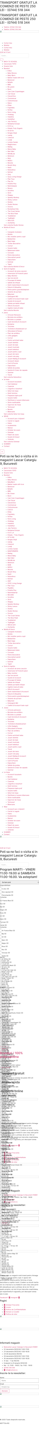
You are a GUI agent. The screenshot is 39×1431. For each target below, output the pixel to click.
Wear (5, 807)
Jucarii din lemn (13, 751)
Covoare (11, 652)
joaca (6, 313)
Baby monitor (12, 673)
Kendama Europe (14, 530)
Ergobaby (11, 514)
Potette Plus (12, 590)
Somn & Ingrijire (9, 269)
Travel (10, 749)
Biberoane (11, 804)
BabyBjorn (11, 482)
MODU (10, 567)
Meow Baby (12, 556)
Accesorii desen (13, 758)
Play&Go (11, 588)
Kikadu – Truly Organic (16, 535)
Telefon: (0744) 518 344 (12, 27)
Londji (10, 546)
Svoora (10, 613)
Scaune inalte (12, 648)
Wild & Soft (12, 625)
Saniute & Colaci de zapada (17, 768)
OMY (9, 581)
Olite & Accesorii (13, 689)
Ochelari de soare (14, 820)
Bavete (10, 777)
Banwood (11, 487)
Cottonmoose (12, 507)
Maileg (10, 553)
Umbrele (11, 830)
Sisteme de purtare (14, 698)
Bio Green (11, 493)
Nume (2, 1377)
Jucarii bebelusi (13, 744)
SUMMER (7, 444)
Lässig (10, 542)
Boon (9, 496)
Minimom (11, 563)
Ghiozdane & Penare (15, 728)
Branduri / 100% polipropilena (11, 1055)
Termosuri (11, 802)
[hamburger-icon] (1, 59)
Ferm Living (12, 519)
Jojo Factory (12, 528)
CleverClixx (12, 503)
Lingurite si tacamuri (15, 784)
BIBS (9, 491)
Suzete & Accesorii (14, 678)
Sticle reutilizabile (14, 797)
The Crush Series (14, 616)
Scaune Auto (8, 66)
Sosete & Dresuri (14, 827)
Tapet (10, 664)
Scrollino (11, 597)
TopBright (11, 622)
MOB (9, 565)
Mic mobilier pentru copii (16, 636)
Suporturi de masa (14, 800)
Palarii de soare (13, 825)
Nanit (9, 574)
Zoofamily (11, 627)
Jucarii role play (13, 754)
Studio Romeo (13, 611)
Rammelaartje (12, 592)
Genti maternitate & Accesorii (18, 692)
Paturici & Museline (14, 694)
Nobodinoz (12, 576)
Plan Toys (11, 586)
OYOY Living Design (15, 583)
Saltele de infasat (14, 682)
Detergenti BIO (13, 703)
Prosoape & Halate (14, 680)
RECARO (11, 595)
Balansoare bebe (14, 650)
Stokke (10, 609)
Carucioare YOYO (10, 64)
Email (2, 1384)
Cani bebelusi (12, 779)
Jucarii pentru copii (14, 747)
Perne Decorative (14, 655)
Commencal (12, 505)
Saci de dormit (13, 675)
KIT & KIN (11, 537)
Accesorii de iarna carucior (17, 668)
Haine (10, 814)
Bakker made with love (16, 484)
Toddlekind (12, 620)
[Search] (37, 55)
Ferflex (10, 516)
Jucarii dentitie (13, 738)
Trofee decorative (14, 643)
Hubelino (11, 523)
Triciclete (11, 721)
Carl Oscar (11, 500)
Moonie (10, 569)
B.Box (10, 477)
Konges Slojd (12, 539)
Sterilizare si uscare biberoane (18, 795)
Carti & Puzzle (13, 761)
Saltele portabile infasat (16, 685)
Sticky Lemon (12, 606)
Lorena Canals (13, 549)
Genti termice (12, 786)
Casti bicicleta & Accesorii (17, 717)
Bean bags (11, 641)
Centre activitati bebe (15, 735)
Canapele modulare (14, 632)
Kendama (11, 719)
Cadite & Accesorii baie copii (18, 705)
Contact (7, 446)
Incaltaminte (12, 816)
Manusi (10, 818)
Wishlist (6, 45)
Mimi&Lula (11, 560)
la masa (6, 379)
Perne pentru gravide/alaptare (18, 696)
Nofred (10, 579)
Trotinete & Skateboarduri (17, 724)
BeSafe (10, 489)
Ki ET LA (11, 533)
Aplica (4, 1048)
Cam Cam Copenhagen (16, 498)
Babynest (11, 701)
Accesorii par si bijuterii (16, 809)
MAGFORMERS (13, 551)
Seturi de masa (13, 793)
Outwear (11, 823)
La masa (7, 772)
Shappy (10, 602)
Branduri (7, 68)
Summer (10, 770)
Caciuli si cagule (13, 811)
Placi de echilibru (14, 731)
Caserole (11, 781)
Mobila (10, 634)
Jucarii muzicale (13, 742)
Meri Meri (11, 558)
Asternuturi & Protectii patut (18, 671)
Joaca (6, 708)
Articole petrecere (14, 710)
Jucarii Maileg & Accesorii (17, 756)
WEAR (6, 416)
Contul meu (8, 43)
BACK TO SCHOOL (10, 61)
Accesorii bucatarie (14, 774)
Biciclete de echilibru (15, 712)
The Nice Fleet (13, 618)
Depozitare (12, 659)
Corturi (10, 645)
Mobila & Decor (9, 227)
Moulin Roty (12, 572)
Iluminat (10, 662)
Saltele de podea (14, 765)
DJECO (10, 510)
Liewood (11, 544)
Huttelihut (11, 526)
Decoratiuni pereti (14, 657)
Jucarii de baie (13, 740)
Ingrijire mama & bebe (15, 687)
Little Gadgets (13, 726)
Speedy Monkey (13, 604)
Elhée (9, 512)
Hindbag (11, 521)
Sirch (9, 599)
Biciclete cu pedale (14, 715)
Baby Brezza (12, 480)
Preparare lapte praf (15, 788)
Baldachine (11, 639)
